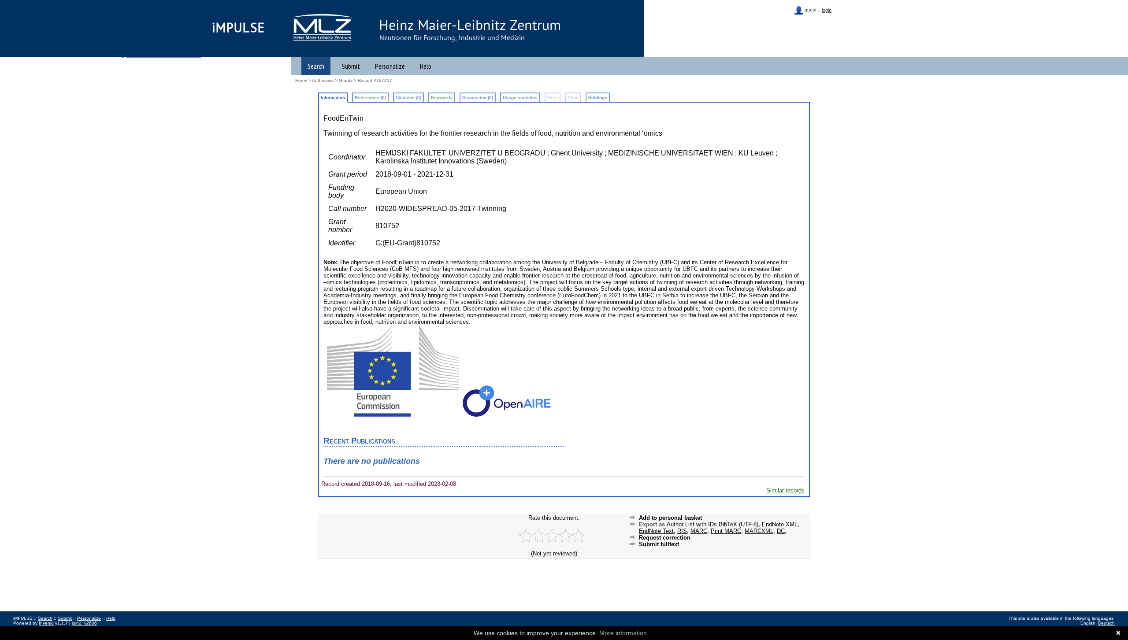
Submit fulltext (659, 544)
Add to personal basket (670, 517)
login (826, 10)
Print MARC (726, 531)
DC (781, 531)
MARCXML (759, 531)
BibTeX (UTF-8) (738, 524)
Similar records (785, 490)
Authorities (323, 80)
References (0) (370, 97)
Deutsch (1106, 623)
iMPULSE (238, 27)
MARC (698, 531)
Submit (351, 66)
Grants (345, 80)
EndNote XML (780, 524)
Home (301, 80)
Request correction (664, 537)
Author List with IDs (692, 524)
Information (333, 97)
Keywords (442, 97)
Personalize (390, 66)
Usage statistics (520, 97)
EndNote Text (656, 531)
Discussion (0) (477, 97)
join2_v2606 (84, 623)
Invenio (46, 623)
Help (425, 66)
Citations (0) (408, 97)
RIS (682, 531)
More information (623, 632)
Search (316, 66)
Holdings (597, 97)
